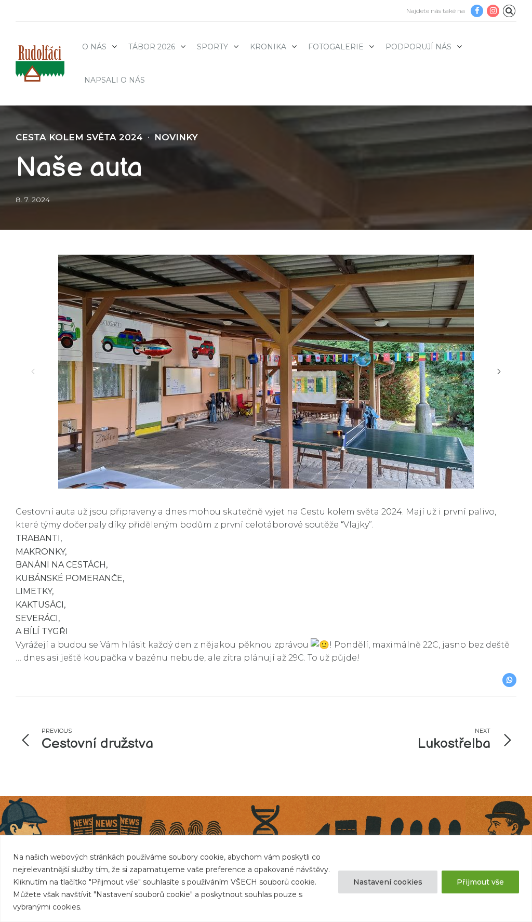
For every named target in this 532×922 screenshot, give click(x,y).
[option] (266, 372)
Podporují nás (418, 46)
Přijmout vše (480, 882)
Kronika (268, 46)
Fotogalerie (336, 46)
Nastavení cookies (387, 882)
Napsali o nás (114, 80)
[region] (266, 878)
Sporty (212, 46)
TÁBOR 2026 (151, 46)
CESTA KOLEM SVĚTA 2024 (79, 137)
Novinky (176, 137)
